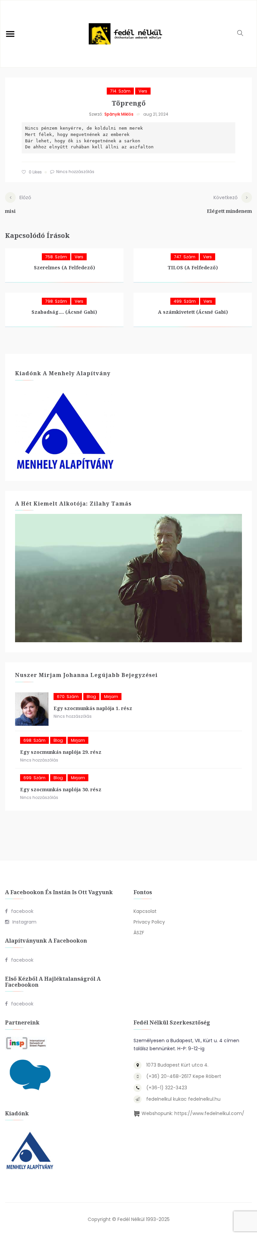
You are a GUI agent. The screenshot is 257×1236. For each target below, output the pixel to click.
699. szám (34, 778)
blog (91, 696)
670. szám (68, 696)
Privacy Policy (149, 922)
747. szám (184, 257)
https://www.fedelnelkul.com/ (209, 1113)
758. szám (56, 257)
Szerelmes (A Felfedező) (64, 267)
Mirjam (111, 696)
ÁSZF (139, 932)
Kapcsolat (145, 911)
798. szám (56, 301)
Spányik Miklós (119, 114)
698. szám (34, 740)
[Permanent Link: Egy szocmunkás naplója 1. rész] (32, 709)
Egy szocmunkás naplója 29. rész (60, 752)
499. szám (185, 301)
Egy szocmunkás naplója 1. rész (93, 708)
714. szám (120, 91)
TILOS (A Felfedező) (193, 267)
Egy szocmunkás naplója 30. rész (60, 789)
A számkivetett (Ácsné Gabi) (193, 312)
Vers (143, 91)
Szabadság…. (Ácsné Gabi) (64, 312)
